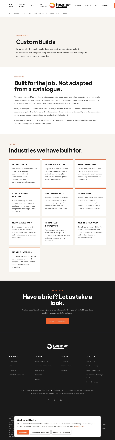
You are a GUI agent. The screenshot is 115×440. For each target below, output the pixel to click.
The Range (12, 5)
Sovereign (12, 370)
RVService (64, 361)
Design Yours (22, 5)
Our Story (26, 14)
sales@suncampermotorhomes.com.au (81, 390)
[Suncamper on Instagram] (54, 400)
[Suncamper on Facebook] (48, 400)
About (32, 5)
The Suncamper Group (43, 366)
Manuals (64, 370)
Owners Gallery (66, 366)
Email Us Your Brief (58, 321)
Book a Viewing (92, 366)
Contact (106, 5)
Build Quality (40, 14)
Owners (77, 5)
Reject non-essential (40, 432)
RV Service (43, 5)
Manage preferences (61, 432)
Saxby (11, 366)
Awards (65, 14)
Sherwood (13, 361)
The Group (14, 14)
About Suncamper (41, 361)
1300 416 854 (58, 390)
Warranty (54, 14)
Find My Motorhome (16, 375)
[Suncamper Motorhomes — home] (60, 5)
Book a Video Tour (93, 370)
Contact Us (90, 361)
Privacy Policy (79, 426)
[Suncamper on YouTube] (61, 400)
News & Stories (92, 5)
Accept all (23, 432)
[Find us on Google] (67, 400)
